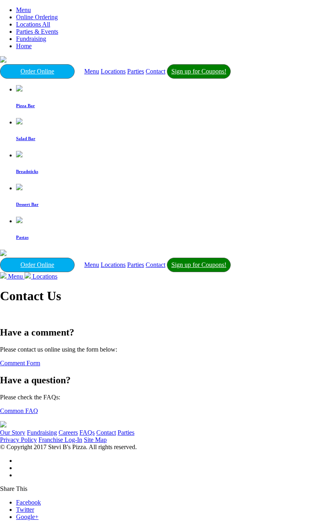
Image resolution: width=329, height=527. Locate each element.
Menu (23, 9)
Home (24, 46)
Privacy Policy (18, 439)
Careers (68, 432)
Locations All (33, 24)
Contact (155, 71)
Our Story (12, 432)
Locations (113, 71)
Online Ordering (37, 17)
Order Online (37, 71)
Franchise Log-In (60, 439)
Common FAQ (19, 410)
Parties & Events (37, 31)
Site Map (95, 439)
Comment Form (20, 363)
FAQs (87, 432)
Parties (135, 71)
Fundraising (31, 38)
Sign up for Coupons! (198, 71)
